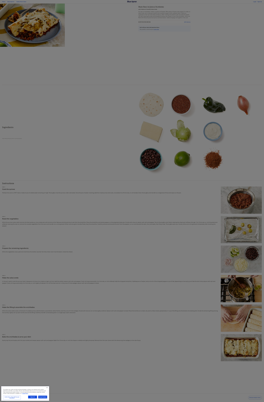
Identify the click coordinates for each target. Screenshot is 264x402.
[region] (25, 393)
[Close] (47, 387)
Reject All (33, 397)
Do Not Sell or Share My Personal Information (12, 398)
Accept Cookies (42, 397)
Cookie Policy (25, 393)
